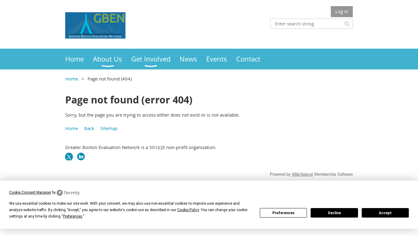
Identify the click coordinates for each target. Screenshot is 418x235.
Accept (385, 213)
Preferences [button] (72, 216)
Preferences (283, 213)
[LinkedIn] (81, 156)
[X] (69, 156)
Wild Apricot (302, 174)
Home (71, 79)
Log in (341, 11)
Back (89, 128)
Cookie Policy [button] (188, 210)
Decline (334, 213)
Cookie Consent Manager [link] (30, 192)
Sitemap (109, 128)
